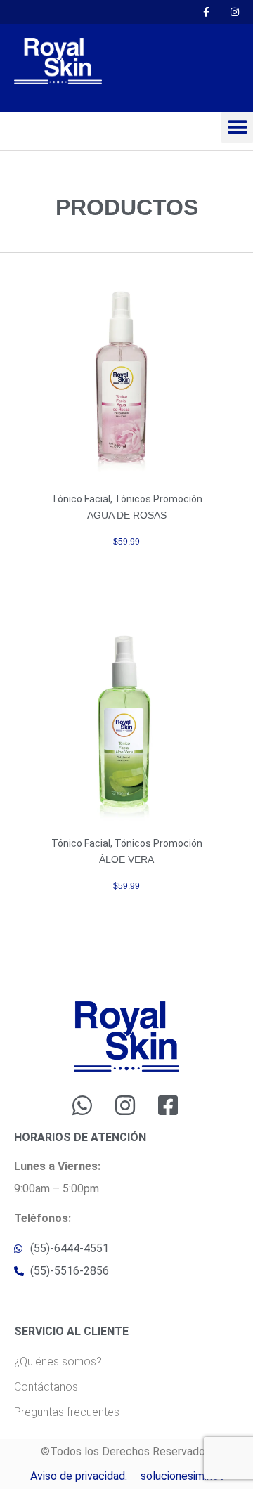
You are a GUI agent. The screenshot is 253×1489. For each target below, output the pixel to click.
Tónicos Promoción (158, 499)
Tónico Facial (80, 499)
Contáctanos (46, 1386)
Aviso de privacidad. (78, 1476)
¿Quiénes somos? (58, 1361)
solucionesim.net (182, 1476)
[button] (237, 127)
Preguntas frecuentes (66, 1412)
